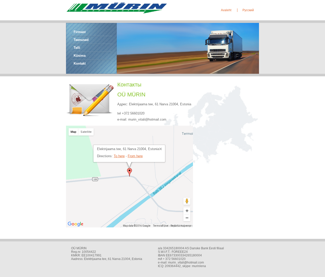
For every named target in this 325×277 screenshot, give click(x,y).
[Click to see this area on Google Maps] (75, 224)
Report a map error (181, 225)
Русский (248, 10)
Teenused (81, 40)
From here (135, 156)
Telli (77, 48)
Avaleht (226, 10)
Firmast (80, 32)
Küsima (80, 55)
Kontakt (80, 63)
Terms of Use (160, 225)
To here (119, 156)
